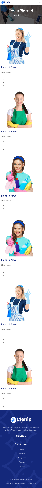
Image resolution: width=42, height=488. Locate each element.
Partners (22, 462)
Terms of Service (19, 483)
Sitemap (8, 483)
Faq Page (22, 466)
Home (15, 15)
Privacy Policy (31, 483)
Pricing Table (22, 458)
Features (22, 453)
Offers (22, 449)
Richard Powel (9, 67)
